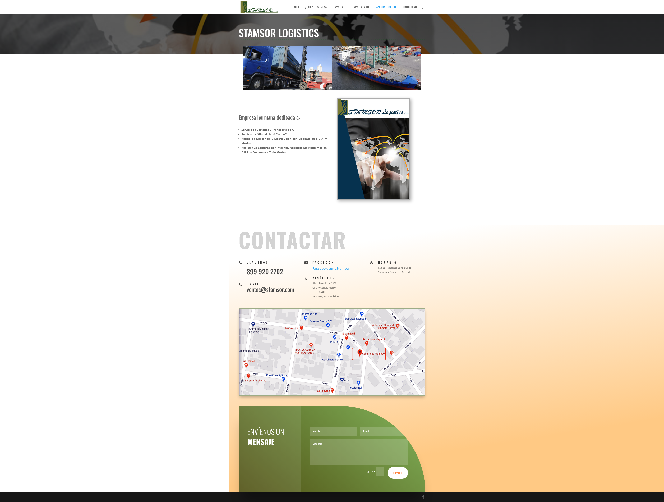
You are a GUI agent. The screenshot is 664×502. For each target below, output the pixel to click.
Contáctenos (410, 7)
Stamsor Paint (360, 7)
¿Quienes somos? (316, 7)
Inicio (297, 7)
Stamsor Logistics (385, 7)
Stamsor (337, 7)
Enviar (398, 473)
